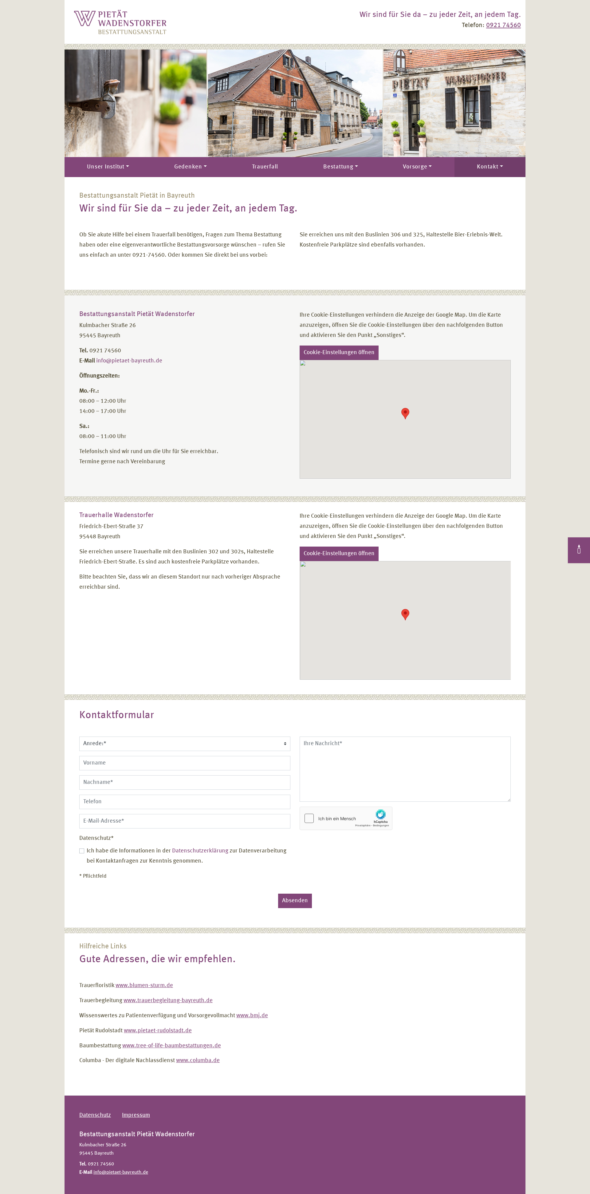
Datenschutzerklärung (200, 851)
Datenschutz (96, 838)
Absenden (295, 901)
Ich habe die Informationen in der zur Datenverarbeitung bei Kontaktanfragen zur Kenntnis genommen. (186, 856)
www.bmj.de (252, 1016)
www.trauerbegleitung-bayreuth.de (168, 1001)
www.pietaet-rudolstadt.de (158, 1031)
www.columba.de (198, 1061)
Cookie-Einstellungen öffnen (339, 353)
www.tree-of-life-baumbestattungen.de (171, 1046)
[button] (405, 413)
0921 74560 (503, 25)
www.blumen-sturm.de (144, 985)
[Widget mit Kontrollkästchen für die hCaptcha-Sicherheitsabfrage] (346, 818)
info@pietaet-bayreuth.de (129, 361)
